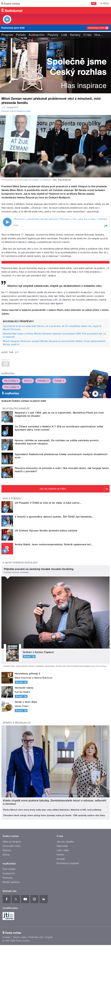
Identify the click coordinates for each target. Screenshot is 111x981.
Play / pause (7, 222)
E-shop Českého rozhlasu (20, 562)
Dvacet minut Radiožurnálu (15, 111)
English (49, 937)
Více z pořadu (12, 498)
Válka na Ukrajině (12, 841)
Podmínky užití (36, 937)
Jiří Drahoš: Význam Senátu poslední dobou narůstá (46, 530)
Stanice (7, 850)
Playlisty (53, 35)
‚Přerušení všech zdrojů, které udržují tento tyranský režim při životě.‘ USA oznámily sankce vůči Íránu (54, 815)
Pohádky (42, 380)
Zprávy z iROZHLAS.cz (17, 722)
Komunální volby (11, 846)
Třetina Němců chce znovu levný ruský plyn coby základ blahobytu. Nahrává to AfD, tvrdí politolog (52, 810)
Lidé (64, 35)
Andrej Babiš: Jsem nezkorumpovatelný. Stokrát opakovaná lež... (54, 544)
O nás (87, 35)
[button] (105, 226)
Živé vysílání (10, 387)
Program (7, 35)
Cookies (6, 937)
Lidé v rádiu (63, 850)
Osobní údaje (19, 937)
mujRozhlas (7, 373)
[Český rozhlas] (10, 3)
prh (16, 352)
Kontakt (61, 859)
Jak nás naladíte (65, 841)
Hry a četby (10, 380)
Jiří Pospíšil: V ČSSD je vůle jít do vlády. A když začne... (48, 502)
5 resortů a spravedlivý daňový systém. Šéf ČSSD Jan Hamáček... (54, 516)
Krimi (26, 380)
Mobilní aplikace (11, 882)
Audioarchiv (37, 35)
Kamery (75, 35)
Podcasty (8, 877)
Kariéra (60, 854)
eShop (6, 854)
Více (98, 35)
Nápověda (62, 846)
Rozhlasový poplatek (68, 863)
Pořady (21, 35)
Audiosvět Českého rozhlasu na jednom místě (23, 401)
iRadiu (60, 310)
